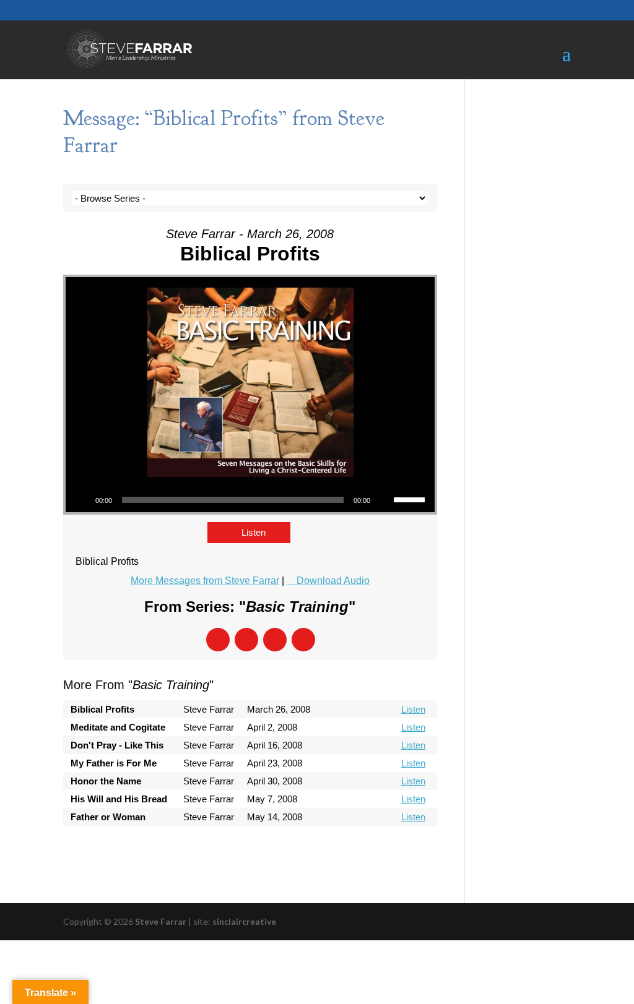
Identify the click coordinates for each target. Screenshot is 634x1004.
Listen (253, 532)
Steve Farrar (160, 921)
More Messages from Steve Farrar (205, 580)
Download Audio (333, 580)
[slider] (411, 498)
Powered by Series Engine (391, 850)
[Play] (82, 500)
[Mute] (384, 500)
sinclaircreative (244, 921)
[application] (250, 499)
